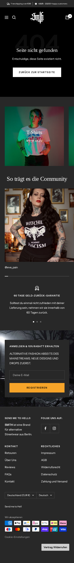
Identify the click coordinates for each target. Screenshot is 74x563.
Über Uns (10, 460)
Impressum (48, 453)
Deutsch (43, 495)
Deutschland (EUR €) (18, 495)
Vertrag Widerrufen (55, 547)
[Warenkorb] (67, 17)
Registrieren (37, 387)
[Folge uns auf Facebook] (45, 428)
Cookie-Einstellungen (17, 536)
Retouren (10, 453)
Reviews (10, 467)
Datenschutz (49, 474)
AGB (44, 460)
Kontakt (9, 481)
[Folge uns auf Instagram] (54, 428)
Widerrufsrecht (50, 467)
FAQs (8, 474)
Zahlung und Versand (54, 481)
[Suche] (14, 17)
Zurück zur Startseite (37, 72)
